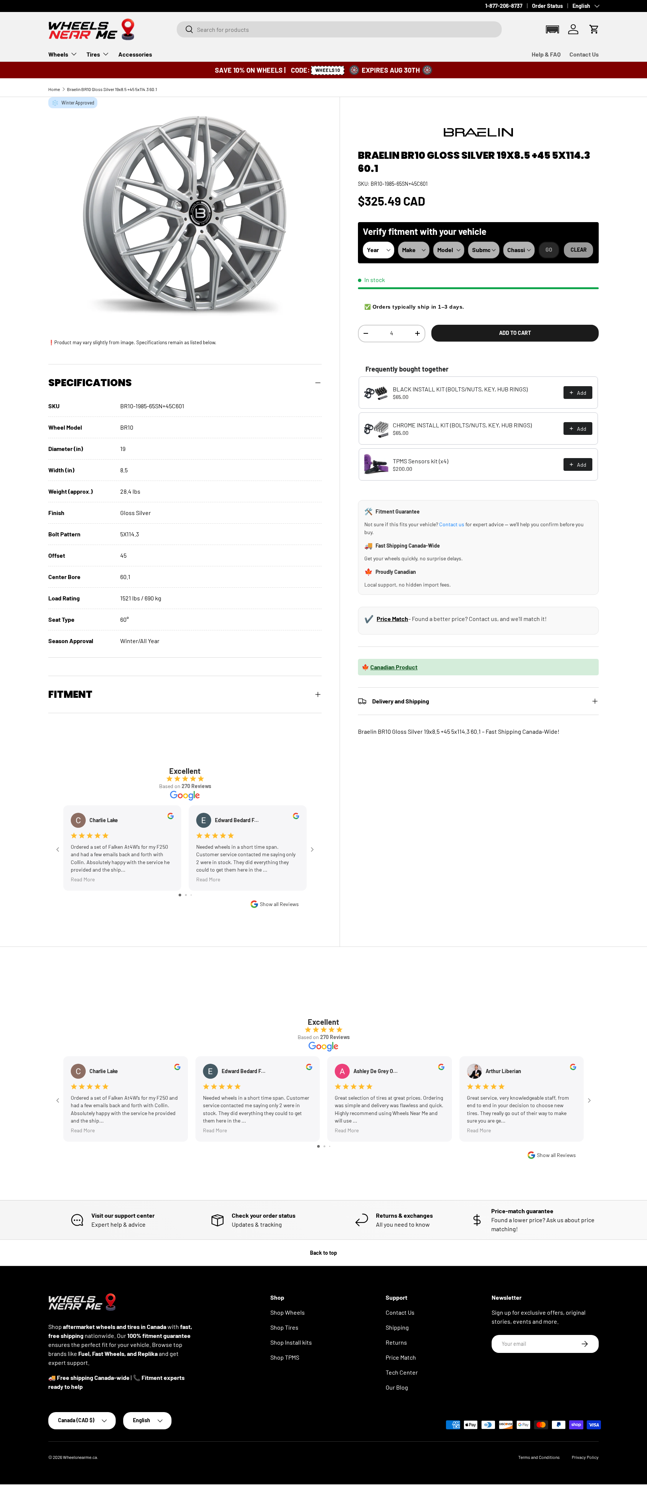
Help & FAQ (546, 54)
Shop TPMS (284, 1357)
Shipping (397, 1327)
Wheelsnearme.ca (80, 1457)
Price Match (392, 618)
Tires (93, 54)
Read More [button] (83, 879)
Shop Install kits (291, 1342)
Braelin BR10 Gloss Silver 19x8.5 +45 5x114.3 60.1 (112, 89)
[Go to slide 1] (180, 895)
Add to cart (515, 333)
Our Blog (397, 1387)
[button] (552, 29)
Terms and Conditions (539, 1457)
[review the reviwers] (170, 817)
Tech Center (402, 1372)
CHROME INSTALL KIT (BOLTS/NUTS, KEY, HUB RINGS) (462, 424)
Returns (396, 1342)
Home (54, 89)
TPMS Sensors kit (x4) (420, 460)
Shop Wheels (287, 1312)
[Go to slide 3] (191, 895)
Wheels (58, 54)
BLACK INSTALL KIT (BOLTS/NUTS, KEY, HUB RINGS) (460, 389)
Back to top (323, 1253)
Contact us (451, 524)
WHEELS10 (327, 70)
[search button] (185, 30)
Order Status (547, 6)
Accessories (135, 54)
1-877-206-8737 (503, 6)
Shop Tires (284, 1327)
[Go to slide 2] (186, 895)
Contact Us (584, 54)
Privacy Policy (585, 1457)
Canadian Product (393, 666)
